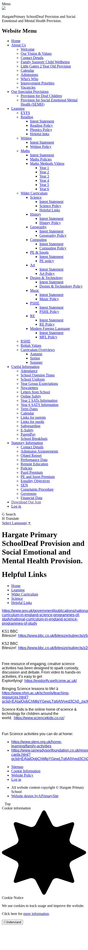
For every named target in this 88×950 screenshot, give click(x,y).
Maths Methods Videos (47, 164)
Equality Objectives (35, 481)
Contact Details (32, 58)
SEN (24, 485)
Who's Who (29, 79)
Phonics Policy (41, 130)
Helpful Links (49, 210)
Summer (36, 362)
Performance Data (34, 460)
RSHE (26, 341)
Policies (26, 468)
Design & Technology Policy (61, 286)
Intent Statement (42, 121)
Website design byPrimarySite (34, 796)
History (35, 214)
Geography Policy (52, 235)
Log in (16, 506)
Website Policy (22, 775)
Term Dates (29, 409)
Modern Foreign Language (50, 329)
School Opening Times (38, 375)
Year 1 (44, 168)
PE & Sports (39, 252)
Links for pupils (32, 422)
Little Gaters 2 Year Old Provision (46, 66)
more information (36, 914)
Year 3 (44, 176)
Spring (35, 358)
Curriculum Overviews (38, 350)
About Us (18, 45)
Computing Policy (52, 248)
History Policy (50, 223)
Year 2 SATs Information (39, 400)
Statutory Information (27, 443)
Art (32, 265)
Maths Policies (41, 159)
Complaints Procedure (37, 489)
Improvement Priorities (37, 83)
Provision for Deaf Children (41, 96)
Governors (28, 494)
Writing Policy (40, 147)
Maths (25, 151)
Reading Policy (41, 125)
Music (34, 290)
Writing (26, 138)
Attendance (29, 371)
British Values (31, 345)
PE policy (46, 261)
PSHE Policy (49, 312)
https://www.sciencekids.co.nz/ (39, 718)
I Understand (12, 922)
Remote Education (34, 464)
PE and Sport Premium (38, 477)
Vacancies (28, 87)
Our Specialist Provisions (30, 92)
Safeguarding (30, 426)
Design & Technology (46, 278)
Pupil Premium (32, 472)
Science (36, 197)
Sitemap (17, 767)
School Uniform (33, 379)
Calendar (27, 70)
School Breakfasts (34, 439)
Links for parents (33, 417)
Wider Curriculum (34, 193)
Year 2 (44, 172)
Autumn (36, 354)
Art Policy (47, 274)
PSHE (34, 303)
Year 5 (44, 185)
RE (32, 316)
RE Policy (47, 324)
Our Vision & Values (36, 53)
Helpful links (39, 134)
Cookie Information (25, 771)
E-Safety (27, 430)
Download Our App (26, 502)
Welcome (27, 49)
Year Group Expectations (39, 384)
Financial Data (31, 498)
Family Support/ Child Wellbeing (45, 62)
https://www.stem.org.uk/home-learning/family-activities (36, 744)
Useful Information (25, 367)
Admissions (29, 75)
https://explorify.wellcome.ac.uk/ (50, 681)
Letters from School (35, 392)
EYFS (25, 113)
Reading (27, 117)
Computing (38, 240)
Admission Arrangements (39, 451)
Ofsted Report (31, 455)
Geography (38, 227)
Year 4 (44, 180)
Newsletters (29, 388)
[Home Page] (4, 9)
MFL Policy (48, 337)
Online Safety (31, 396)
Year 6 (44, 189)
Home (15, 41)
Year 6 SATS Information (39, 405)
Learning (18, 108)
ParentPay (28, 434)
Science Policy (50, 206)
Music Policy (49, 299)
